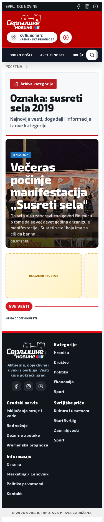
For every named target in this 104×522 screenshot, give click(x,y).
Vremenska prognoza (27, 445)
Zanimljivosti (66, 430)
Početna (14, 67)
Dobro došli (20, 55)
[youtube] (40, 386)
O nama (14, 464)
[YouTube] (95, 6)
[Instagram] (87, 6)
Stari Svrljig (65, 420)
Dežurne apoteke (23, 435)
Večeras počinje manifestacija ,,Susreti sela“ (49, 185)
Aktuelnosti (52, 55)
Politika (61, 372)
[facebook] (16, 386)
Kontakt (14, 493)
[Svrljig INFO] (24, 21)
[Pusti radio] (66, 37)
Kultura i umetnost (71, 410)
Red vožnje (17, 425)
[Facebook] (79, 6)
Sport (59, 391)
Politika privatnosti (25, 483)
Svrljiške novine (21, 6)
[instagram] (28, 386)
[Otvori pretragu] (92, 55)
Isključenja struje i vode (24, 413)
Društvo (81, 55)
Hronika (61, 352)
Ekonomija (64, 381)
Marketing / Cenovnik (28, 474)
